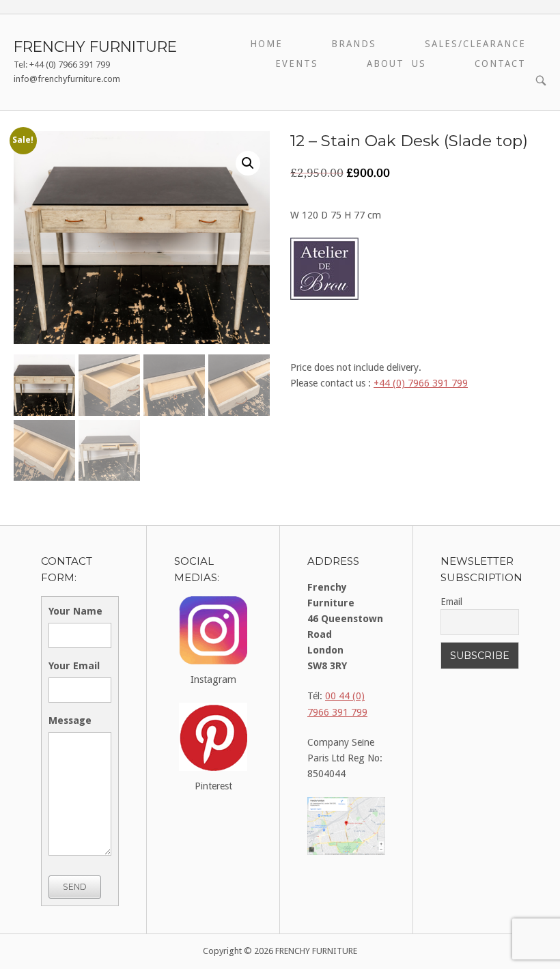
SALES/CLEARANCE (475, 43)
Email (451, 601)
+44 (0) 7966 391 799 (421, 383)
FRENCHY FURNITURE (95, 46)
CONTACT (500, 63)
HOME (266, 43)
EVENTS (296, 63)
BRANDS (353, 43)
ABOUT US (396, 63)
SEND (75, 887)
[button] (248, 163)
